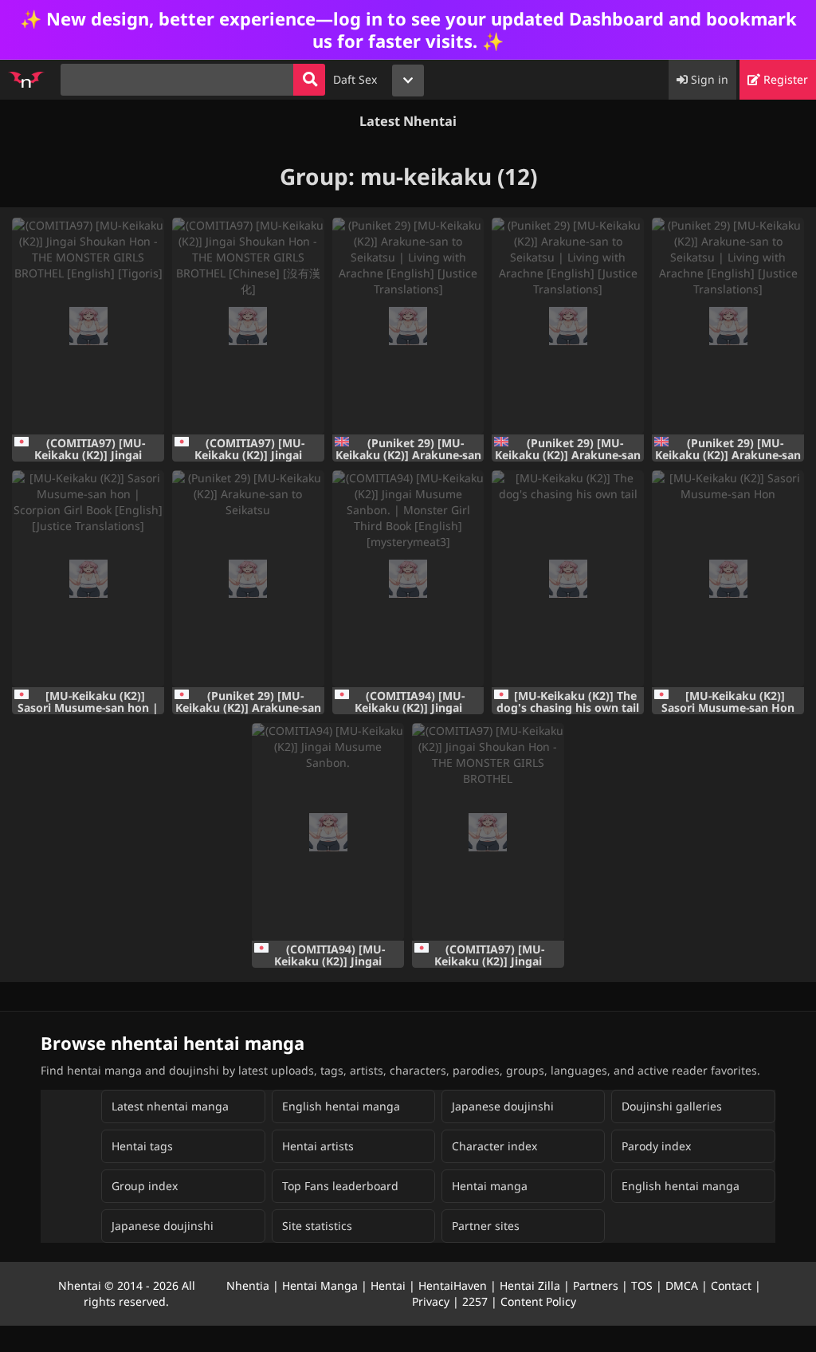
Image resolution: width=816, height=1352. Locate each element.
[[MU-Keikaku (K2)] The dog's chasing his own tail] (568, 578)
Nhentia (247, 1285)
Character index (494, 1146)
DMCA (681, 1285)
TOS (642, 1285)
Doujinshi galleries (672, 1106)
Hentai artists (318, 1146)
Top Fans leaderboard (340, 1185)
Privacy (430, 1301)
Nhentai (79, 1285)
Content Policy (538, 1301)
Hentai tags (142, 1146)
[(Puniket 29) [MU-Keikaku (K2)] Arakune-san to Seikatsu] (248, 578)
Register (784, 79)
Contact (731, 1285)
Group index (145, 1185)
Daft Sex (355, 79)
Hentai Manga (320, 1285)
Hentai (388, 1285)
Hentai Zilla (530, 1285)
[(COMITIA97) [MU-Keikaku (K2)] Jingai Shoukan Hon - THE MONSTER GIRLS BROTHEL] (488, 831)
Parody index (656, 1146)
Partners (595, 1285)
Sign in (708, 79)
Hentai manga (490, 1185)
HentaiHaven (452, 1285)
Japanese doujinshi (503, 1106)
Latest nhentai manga (170, 1106)
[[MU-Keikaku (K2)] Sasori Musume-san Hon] (728, 578)
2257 (475, 1301)
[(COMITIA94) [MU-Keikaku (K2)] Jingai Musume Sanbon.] (328, 831)
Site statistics (317, 1225)
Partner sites (486, 1225)
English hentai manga (341, 1106)
